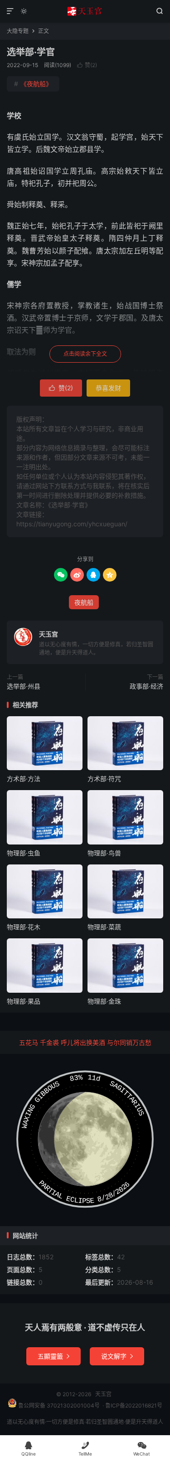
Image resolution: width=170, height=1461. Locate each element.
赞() (87, 65)
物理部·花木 (23, 927)
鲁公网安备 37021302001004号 (58, 1405)
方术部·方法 (23, 778)
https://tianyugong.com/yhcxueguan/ (71, 524)
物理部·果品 (23, 1001)
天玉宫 (85, 11)
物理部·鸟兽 (104, 853)
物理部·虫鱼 (23, 853)
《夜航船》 (33, 83)
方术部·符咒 (104, 778)
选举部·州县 (23, 686)
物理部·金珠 (104, 1001)
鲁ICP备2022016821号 (133, 1405)
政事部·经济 (146, 686)
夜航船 (83, 602)
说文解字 (117, 1356)
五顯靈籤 (53, 1356)
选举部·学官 (31, 52)
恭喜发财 (108, 388)
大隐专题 (18, 31)
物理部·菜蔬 (104, 927)
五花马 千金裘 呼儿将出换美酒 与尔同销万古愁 (85, 1042)
